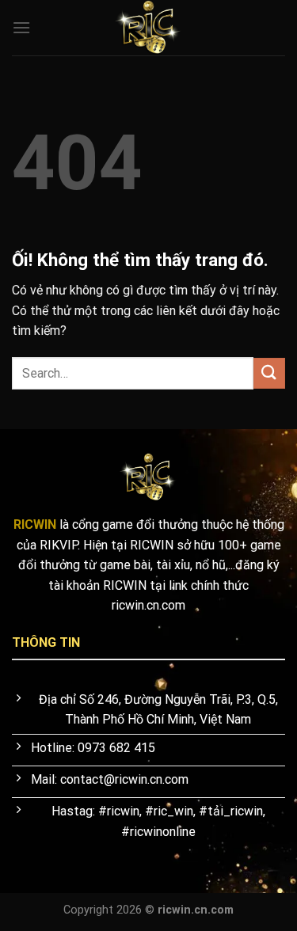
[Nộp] (269, 373)
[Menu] (21, 27)
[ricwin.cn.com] (149, 27)
